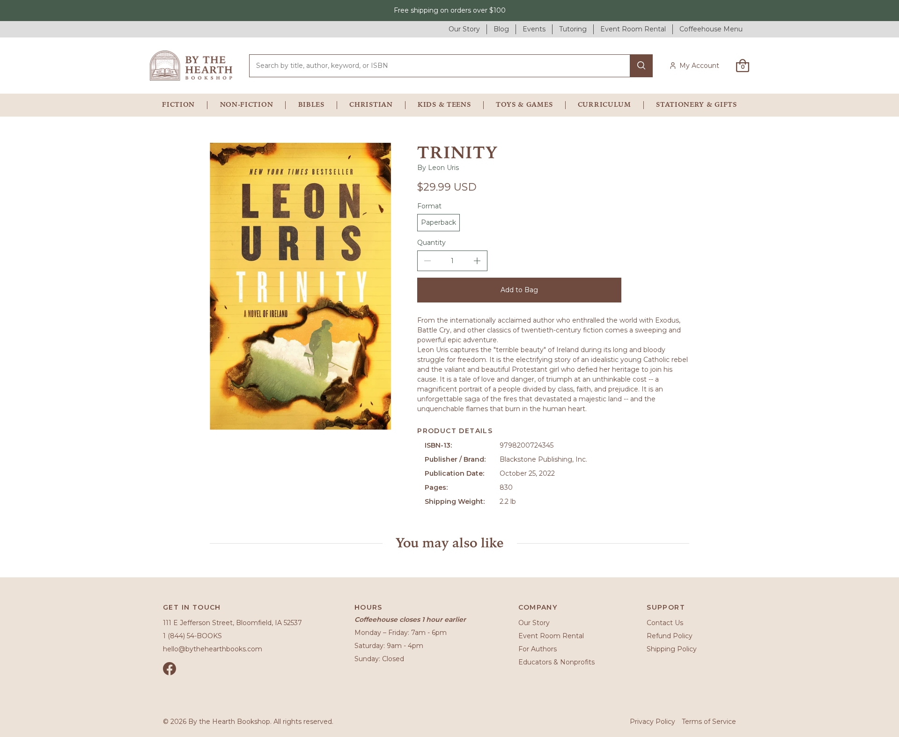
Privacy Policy (652, 721)
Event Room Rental (551, 636)
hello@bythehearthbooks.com (212, 649)
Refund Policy (670, 636)
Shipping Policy (672, 649)
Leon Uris (443, 167)
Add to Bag (519, 290)
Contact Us (665, 623)
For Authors (537, 649)
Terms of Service (709, 721)
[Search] (641, 65)
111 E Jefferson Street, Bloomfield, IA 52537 (232, 623)
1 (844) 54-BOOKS (192, 636)
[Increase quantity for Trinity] (477, 260)
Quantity (431, 242)
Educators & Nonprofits (556, 662)
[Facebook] (169, 668)
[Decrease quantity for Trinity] (427, 260)
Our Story (534, 623)
